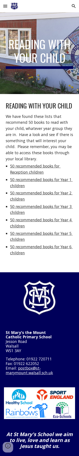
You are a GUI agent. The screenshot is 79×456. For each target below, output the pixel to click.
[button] (5, 6)
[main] (39, 53)
